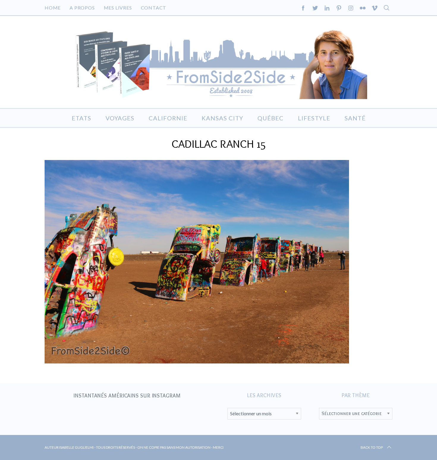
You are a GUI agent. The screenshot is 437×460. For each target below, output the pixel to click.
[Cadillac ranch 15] (197, 361)
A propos (82, 7)
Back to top (372, 447)
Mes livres (118, 7)
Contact (153, 7)
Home (53, 7)
